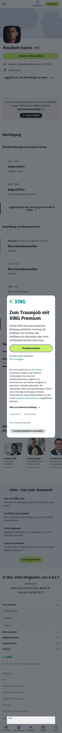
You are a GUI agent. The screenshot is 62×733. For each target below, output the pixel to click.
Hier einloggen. (16, 359)
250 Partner (36, 370)
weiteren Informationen (27, 398)
